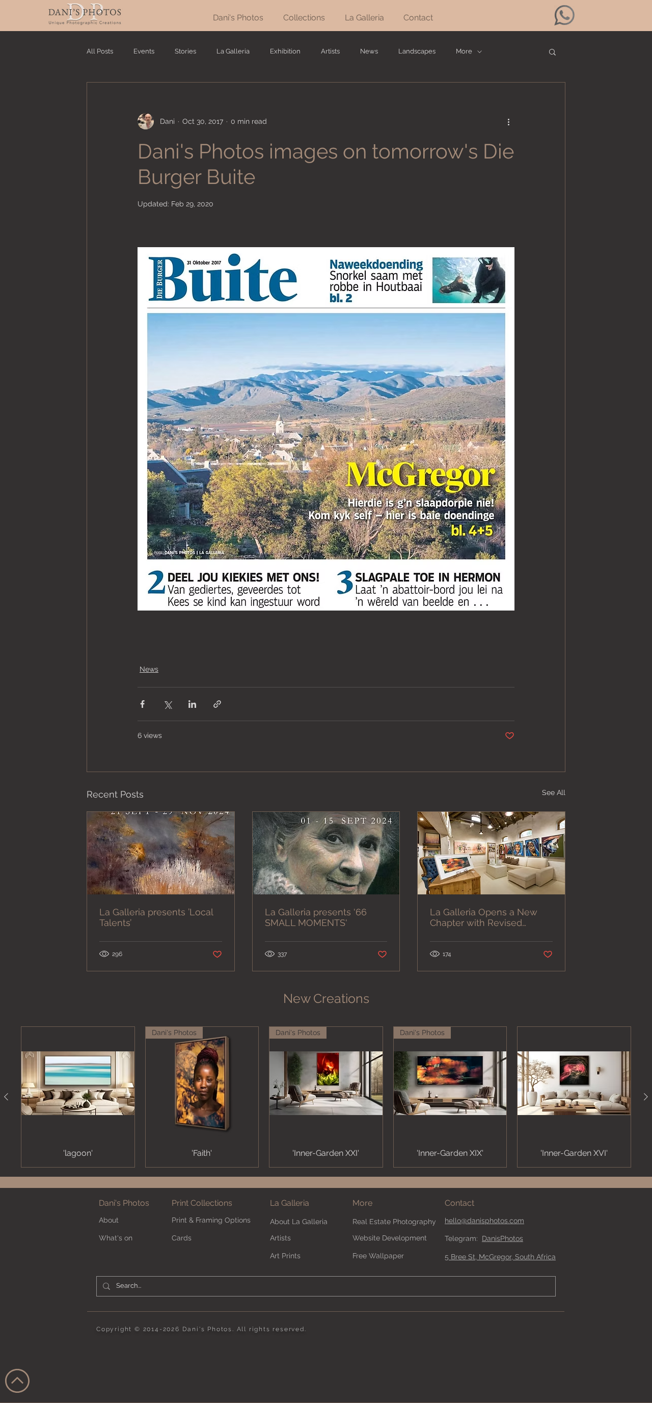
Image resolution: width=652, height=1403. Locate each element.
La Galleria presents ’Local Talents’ (156, 917)
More (464, 51)
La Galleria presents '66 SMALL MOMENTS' (316, 917)
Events (143, 51)
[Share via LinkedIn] (192, 704)
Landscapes (417, 51)
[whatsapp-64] (564, 15)
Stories (185, 51)
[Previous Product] (6, 1097)
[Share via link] (217, 704)
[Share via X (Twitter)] (167, 704)
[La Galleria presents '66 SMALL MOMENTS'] (326, 853)
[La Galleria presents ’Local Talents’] (160, 853)
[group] (326, 1097)
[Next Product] (646, 1097)
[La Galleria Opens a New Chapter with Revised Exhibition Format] (491, 853)
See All (553, 792)
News (369, 51)
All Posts (100, 51)
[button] (552, 51)
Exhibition (285, 51)
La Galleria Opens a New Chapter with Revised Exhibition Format (483, 917)
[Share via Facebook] (142, 704)
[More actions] (508, 121)
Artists (330, 51)
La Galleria (233, 51)
